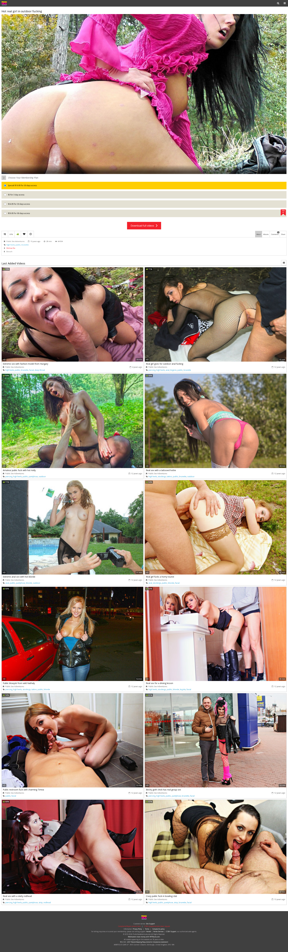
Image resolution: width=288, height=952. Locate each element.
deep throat (40, 370)
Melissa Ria (10, 248)
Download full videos (143, 225)
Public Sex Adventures (11, 3)
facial (31, 370)
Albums (265, 234)
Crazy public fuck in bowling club (161, 896)
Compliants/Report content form (129, 926)
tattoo (169, 476)
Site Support (150, 924)
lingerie (173, 370)
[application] (144, 94)
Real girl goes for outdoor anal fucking (164, 363)
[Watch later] (30, 234)
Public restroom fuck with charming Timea (23, 789)
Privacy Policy (137, 929)
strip (41, 902)
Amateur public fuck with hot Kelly (19, 470)
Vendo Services (158, 931)
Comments (275, 233)
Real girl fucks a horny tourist (160, 576)
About (258, 234)
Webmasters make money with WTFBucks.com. (144, 937)
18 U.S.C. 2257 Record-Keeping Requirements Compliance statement (144, 942)
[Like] (17, 234)
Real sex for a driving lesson (159, 683)
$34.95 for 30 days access (19, 204)
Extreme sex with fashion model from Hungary (25, 363)
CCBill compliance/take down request (157, 926)
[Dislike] (5, 234)
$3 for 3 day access (16, 194)
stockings (162, 476)
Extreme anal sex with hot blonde (19, 576)
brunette (25, 245)
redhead (47, 902)
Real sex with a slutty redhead (17, 896)
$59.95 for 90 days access (146, 212)
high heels (10, 245)
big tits (183, 689)
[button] (144, 93)
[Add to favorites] (24, 234)
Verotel (148, 931)
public (18, 245)
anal (167, 370)
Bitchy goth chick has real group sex (163, 789)
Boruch (9, 251)
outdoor (42, 476)
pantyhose (33, 476)
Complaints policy (158, 929)
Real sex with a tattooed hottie (161, 470)
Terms (147, 929)
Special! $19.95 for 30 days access (22, 185)
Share (283, 234)
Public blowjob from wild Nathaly (19, 683)
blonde (29, 583)
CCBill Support (171, 931)
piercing (151, 370)
